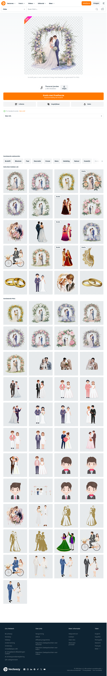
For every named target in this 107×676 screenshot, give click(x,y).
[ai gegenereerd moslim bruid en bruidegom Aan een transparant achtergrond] (41, 363)
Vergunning (39, 634)
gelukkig (66, 161)
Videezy (7, 640)
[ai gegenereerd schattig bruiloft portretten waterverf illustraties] (66, 282)
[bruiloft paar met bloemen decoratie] (41, 490)
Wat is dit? (22, 111)
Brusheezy (8, 634)
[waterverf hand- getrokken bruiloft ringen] (15, 282)
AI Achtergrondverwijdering (14, 657)
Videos (30, 3)
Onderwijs (8, 646)
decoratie (37, 161)
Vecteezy (8, 637)
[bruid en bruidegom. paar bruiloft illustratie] (41, 282)
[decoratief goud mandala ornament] (91, 257)
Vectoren (10, 3)
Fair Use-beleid (95, 670)
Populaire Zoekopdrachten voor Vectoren (46, 644)
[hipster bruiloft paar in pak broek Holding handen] (41, 566)
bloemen (18, 161)
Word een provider (70, 644)
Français (96, 646)
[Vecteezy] (3, 3)
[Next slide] (98, 161)
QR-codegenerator (11, 660)
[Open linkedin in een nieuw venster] (31, 669)
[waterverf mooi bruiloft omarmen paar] (41, 232)
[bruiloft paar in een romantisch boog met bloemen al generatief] (15, 181)
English (96, 634)
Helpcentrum (71, 634)
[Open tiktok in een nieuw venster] (38, 669)
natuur (76, 161)
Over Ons (70, 640)
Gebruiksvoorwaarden (72, 670)
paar (27, 161)
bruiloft (7, 161)
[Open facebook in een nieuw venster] (24, 669)
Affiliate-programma (42, 640)
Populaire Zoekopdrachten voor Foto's (46, 648)
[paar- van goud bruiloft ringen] (91, 282)
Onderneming (10, 643)
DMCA (37, 637)
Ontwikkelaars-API (11, 649)
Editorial (41, 3)
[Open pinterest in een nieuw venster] (34, 669)
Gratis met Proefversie (52, 96)
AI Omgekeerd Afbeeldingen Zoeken (12, 653)
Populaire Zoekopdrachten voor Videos (46, 653)
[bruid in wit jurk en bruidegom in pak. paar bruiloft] (41, 389)
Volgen (63, 89)
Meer (51, 3)
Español (96, 637)
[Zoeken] (95, 9)
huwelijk (87, 161)
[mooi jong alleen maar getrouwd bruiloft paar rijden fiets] (15, 257)
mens (57, 161)
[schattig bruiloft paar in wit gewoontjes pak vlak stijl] (41, 516)
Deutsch (96, 643)
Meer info (8, 116)
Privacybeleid (85, 670)
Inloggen (94, 3)
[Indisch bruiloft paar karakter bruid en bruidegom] (66, 206)
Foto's (21, 3)
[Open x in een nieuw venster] (41, 669)
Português (97, 640)
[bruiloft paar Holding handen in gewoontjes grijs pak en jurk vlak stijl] (91, 566)
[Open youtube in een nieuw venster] (44, 669)
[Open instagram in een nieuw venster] (28, 669)
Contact (70, 637)
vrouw (47, 161)
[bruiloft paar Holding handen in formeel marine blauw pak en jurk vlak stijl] (66, 566)
